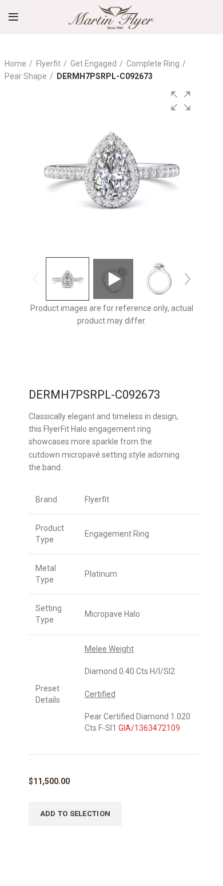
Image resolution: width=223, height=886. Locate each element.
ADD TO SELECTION (75, 813)
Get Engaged (93, 63)
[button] (181, 101)
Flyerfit (48, 63)
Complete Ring (153, 63)
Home (15, 63)
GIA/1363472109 (149, 728)
